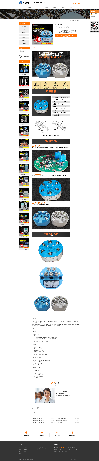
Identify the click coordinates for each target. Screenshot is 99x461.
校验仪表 (24, 43)
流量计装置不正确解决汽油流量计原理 (37, 424)
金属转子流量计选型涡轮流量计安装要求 (62, 418)
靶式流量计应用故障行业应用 (60, 422)
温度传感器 (37, 407)
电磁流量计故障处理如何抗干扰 (60, 415)
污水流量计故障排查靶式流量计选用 (37, 418)
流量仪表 (24, 37)
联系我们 (71, 7)
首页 (21, 7)
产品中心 (38, 7)
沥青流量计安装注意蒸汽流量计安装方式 (38, 422)
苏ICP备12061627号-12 (77, 459)
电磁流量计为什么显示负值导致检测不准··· (38, 415)
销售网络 (63, 7)
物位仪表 (24, 26)
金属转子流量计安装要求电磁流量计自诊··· (38, 420)
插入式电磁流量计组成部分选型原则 (61, 424)
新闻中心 (46, 7)
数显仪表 (24, 40)
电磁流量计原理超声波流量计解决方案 (61, 420)
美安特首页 (20, 447)
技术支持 (55, 7)
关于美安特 (30, 7)
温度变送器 (78, 20)
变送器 (74, 20)
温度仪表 (24, 32)
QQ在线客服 (96, 13)
